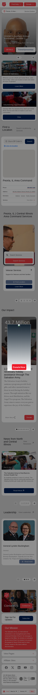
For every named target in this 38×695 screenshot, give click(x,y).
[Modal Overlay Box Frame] (19, 347)
